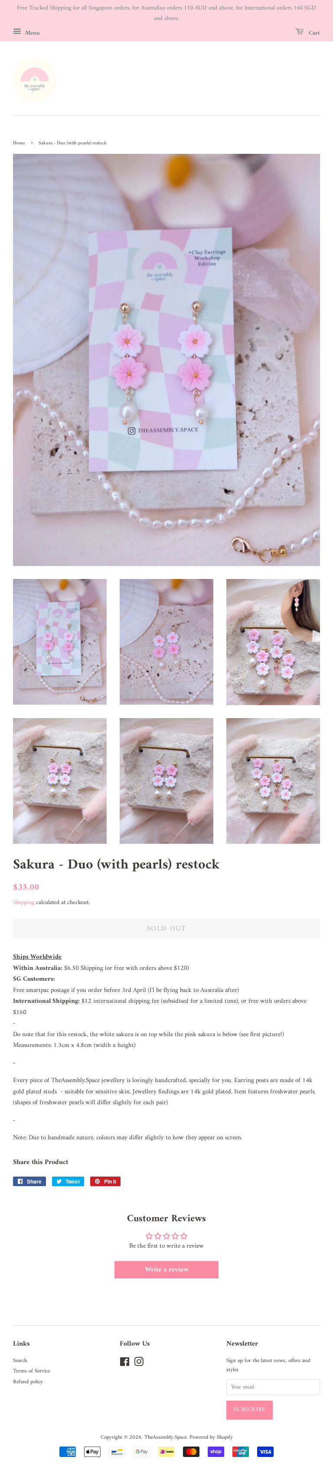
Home (19, 143)
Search (20, 1361)
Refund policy (28, 1382)
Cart (313, 32)
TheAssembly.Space (165, 1437)
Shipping (23, 902)
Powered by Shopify (211, 1437)
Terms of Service (31, 1371)
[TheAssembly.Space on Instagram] (139, 1364)
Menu (31, 32)
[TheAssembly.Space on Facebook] (125, 1364)
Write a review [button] (167, 1270)
